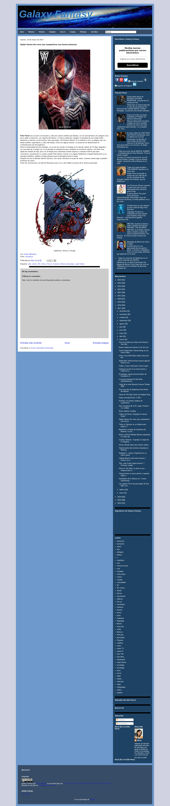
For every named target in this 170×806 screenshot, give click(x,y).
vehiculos (120, 681)
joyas (119, 615)
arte (29, 264)
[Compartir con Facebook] (55, 260)
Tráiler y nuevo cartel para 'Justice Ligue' (133, 366)
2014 (119, 503)
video (119, 684)
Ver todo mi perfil (141, 757)
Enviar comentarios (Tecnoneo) (42, 348)
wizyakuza (29, 256)
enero (121, 493)
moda (119, 629)
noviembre (123, 314)
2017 (119, 308)
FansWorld (121, 604)
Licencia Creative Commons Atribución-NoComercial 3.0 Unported (87, 783)
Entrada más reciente (31, 343)
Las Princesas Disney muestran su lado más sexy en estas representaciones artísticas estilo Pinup (138, 188)
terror (119, 670)
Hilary (139, 740)
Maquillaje (120, 621)
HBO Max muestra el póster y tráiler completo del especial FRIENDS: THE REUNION (138, 226)
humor (119, 613)
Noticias (120, 632)
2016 (119, 497)
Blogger (92, 799)
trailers (119, 679)
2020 (119, 299)
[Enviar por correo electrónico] (48, 260)
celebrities (120, 560)
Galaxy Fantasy (56, 14)
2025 (119, 283)
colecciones (121, 574)
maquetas (120, 618)
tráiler (119, 676)
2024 (119, 286)
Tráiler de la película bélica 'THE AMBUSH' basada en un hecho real (137, 169)
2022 (119, 292)
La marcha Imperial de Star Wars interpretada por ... (131, 380)
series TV (120, 648)
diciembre (122, 311)
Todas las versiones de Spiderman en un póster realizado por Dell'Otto (132, 259)
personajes (70, 264)
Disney (119, 593)
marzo (121, 339)
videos (119, 690)
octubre (122, 317)
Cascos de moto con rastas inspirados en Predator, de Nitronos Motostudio (137, 117)
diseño (119, 591)
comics (34, 264)
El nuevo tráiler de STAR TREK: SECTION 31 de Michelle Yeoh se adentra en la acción (138, 135)
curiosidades (121, 582)
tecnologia (120, 665)
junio (121, 330)
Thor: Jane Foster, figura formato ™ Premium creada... (132, 464)
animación (120, 544)
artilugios (120, 552)
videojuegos (121, 687)
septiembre (123, 320)
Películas (83, 32)
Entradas (121, 720)
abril (120, 336)
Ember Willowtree (30, 254)
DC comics (42, 264)
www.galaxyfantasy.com (47, 785)
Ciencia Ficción (122, 566)
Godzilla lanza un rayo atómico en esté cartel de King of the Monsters (138, 207)
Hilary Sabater (41, 783)
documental (121, 596)
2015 (119, 500)
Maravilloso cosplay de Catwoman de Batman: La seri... (132, 430)
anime (119, 547)
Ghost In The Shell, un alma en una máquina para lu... (131, 469)
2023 (119, 289)
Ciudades (52, 32)
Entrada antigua (101, 343)
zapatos (120, 693)
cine (118, 569)
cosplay (119, 580)
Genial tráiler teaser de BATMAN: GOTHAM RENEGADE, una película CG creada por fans (138, 99)
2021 (119, 296)
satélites (120, 643)
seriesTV (120, 651)
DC (118, 585)
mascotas (120, 626)
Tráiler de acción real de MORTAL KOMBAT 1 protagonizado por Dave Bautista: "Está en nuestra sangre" (133, 153)
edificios (120, 599)
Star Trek (120, 654)
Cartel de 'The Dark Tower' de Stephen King (134, 395)
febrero (121, 490)
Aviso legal (25, 794)
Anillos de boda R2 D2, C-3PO (130, 398)
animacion (120, 541)
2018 (119, 305)
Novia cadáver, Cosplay (127, 411)
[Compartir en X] (52, 260)
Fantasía (56, 264)
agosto (121, 324)
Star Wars (94, 32)
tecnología (120, 668)
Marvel (62, 264)
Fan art (62, 32)
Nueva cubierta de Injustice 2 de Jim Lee (133, 347)
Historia (42, 32)
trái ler (119, 673)
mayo (121, 333)
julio (120, 327)
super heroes (80, 264)
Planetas (31, 32)
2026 (119, 280)
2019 (119, 302)
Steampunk (121, 659)
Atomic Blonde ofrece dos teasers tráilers (134, 445)
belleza (119, 555)
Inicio (22, 32)
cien (118, 563)
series (119, 646)
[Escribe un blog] (50, 260)
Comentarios (122, 723)
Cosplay (73, 32)
